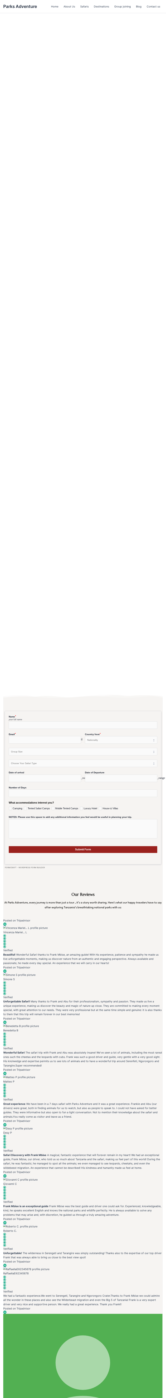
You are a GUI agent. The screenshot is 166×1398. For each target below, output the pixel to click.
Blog (139, 6)
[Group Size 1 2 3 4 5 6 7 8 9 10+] (83, 751)
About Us (69, 6)
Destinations (101, 6)
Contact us (153, 6)
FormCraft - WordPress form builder (25, 867)
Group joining (122, 6)
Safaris (84, 6)
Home (54, 6)
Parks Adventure (20, 6)
